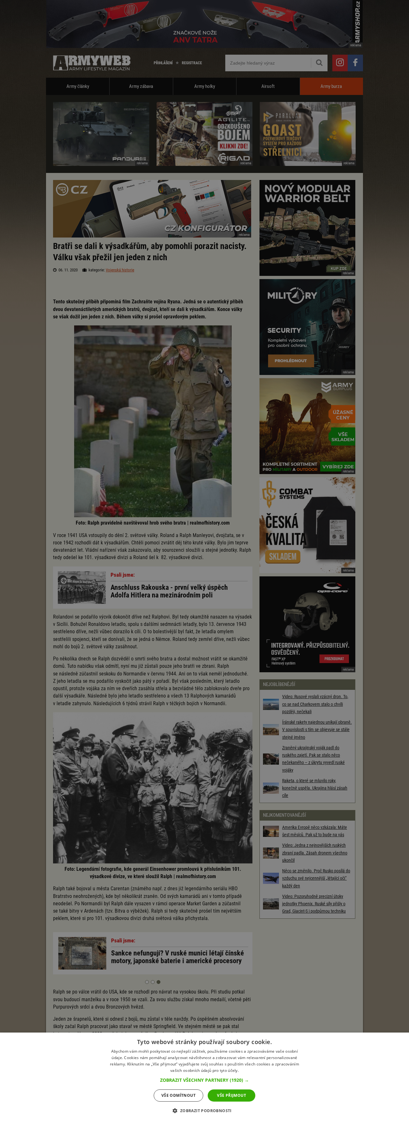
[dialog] (204, 1078)
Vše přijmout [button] (231, 1095)
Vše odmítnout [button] (178, 1095)
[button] (204, 1080)
